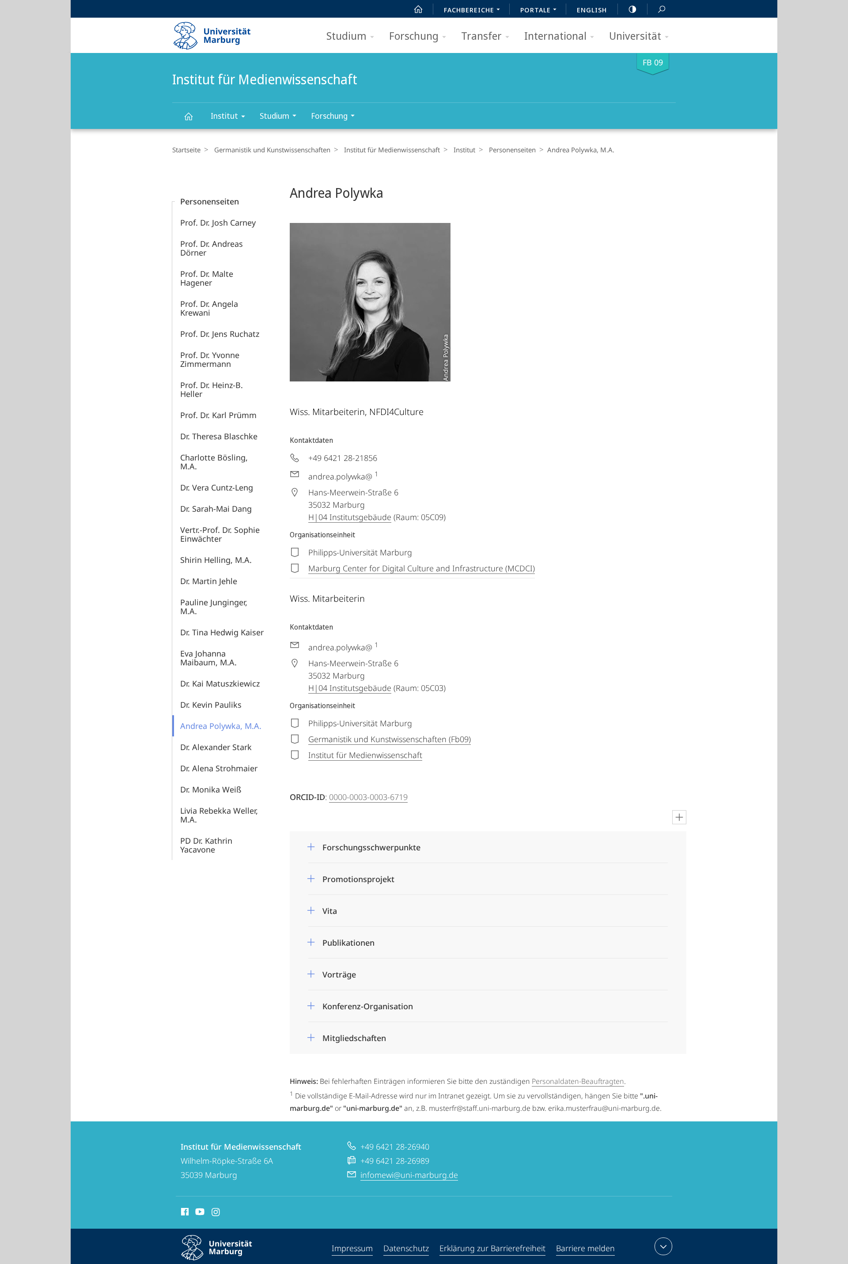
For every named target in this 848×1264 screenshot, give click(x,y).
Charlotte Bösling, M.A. (214, 462)
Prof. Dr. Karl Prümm (218, 415)
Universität (635, 35)
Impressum (352, 1248)
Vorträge (339, 971)
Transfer (481, 35)
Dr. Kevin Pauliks (211, 704)
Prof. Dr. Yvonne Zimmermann (209, 359)
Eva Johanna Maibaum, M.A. (208, 658)
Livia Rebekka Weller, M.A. (219, 815)
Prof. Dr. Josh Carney (218, 222)
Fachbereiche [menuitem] (469, 9)
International (555, 35)
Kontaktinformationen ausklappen (663, 1246)
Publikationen (348, 940)
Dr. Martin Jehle (208, 581)
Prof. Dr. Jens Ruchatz (219, 333)
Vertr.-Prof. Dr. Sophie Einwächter (220, 534)
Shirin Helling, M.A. (216, 560)
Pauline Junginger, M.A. (213, 606)
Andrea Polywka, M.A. (220, 726)
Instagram (216, 1213)
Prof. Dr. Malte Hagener (206, 278)
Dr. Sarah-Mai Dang (216, 508)
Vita (329, 908)
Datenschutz (406, 1248)
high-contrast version (632, 9)
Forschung (414, 35)
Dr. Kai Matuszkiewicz (220, 683)
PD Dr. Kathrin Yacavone (206, 845)
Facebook (183, 1213)
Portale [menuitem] (535, 9)
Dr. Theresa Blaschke (218, 436)
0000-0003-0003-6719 (368, 797)
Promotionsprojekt (358, 876)
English (592, 9)
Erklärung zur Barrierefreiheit (492, 1248)
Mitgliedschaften (354, 1035)
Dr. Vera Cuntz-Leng (216, 487)
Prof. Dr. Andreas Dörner (211, 248)
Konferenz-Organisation (367, 1003)
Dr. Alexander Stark (216, 747)
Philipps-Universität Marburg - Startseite (227, 33)
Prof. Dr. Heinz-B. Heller (211, 389)
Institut (224, 115)
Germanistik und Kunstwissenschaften (272, 149)
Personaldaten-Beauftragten (578, 1081)
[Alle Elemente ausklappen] (679, 817)
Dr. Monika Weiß (210, 789)
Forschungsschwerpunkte (371, 844)
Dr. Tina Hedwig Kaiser (222, 632)
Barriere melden (585, 1248)
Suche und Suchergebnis (661, 9)
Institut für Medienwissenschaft (188, 116)
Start (418, 9)
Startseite (186, 149)
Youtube (198, 1213)
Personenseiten (512, 149)
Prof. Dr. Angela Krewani (209, 308)
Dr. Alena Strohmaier (218, 768)
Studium (346, 35)
